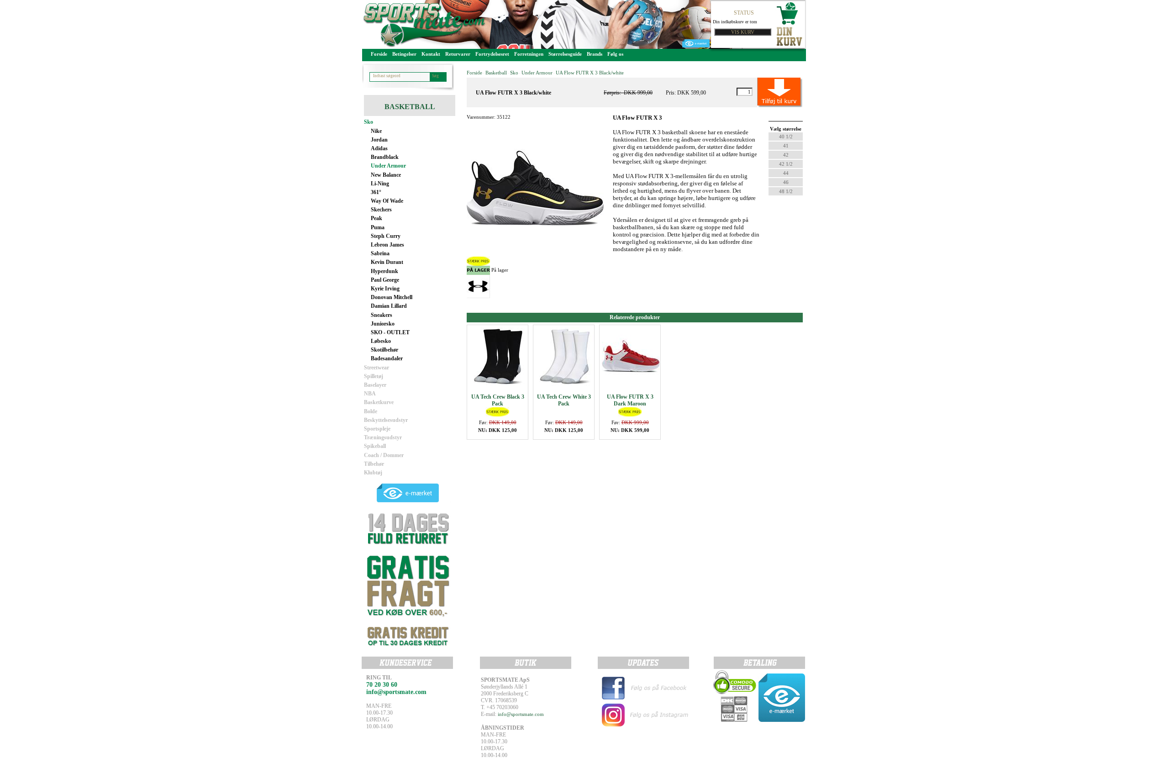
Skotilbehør (384, 350)
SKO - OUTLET (390, 332)
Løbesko (381, 341)
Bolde (370, 411)
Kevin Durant (387, 262)
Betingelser (404, 54)
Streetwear (376, 367)
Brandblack (385, 157)
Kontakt (430, 54)
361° (376, 192)
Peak (376, 218)
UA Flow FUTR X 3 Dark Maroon (630, 400)
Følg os (615, 54)
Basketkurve (379, 402)
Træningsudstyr (383, 437)
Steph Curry (385, 236)
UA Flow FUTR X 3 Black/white (590, 72)
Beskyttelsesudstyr (386, 420)
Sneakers (381, 315)
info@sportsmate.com (521, 714)
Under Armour (388, 166)
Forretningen (528, 54)
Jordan (379, 140)
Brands (594, 54)
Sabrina (380, 253)
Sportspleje (377, 429)
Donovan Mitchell (391, 297)
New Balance (386, 175)
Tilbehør (374, 464)
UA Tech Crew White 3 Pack (564, 400)
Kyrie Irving (385, 288)
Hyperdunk (384, 271)
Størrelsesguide (565, 54)
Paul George (385, 280)
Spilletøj (373, 376)
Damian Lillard (389, 306)
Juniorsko (383, 324)
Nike (376, 131)
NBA (370, 393)
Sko (368, 122)
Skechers (381, 209)
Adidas (379, 148)
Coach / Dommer (384, 455)
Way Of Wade (387, 201)
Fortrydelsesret (492, 54)
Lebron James (387, 245)
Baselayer (375, 385)
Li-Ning (380, 183)
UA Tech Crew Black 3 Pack (497, 400)
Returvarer (457, 54)
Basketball (496, 72)
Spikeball (375, 446)
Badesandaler (387, 358)
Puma (377, 227)
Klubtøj (373, 472)
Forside (379, 54)
